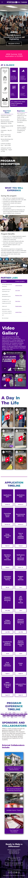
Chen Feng (17, 301)
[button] (14, 44)
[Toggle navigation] (2, 2)
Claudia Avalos (18, 306)
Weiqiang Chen (18, 295)
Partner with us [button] (14, 858)
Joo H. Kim (17, 290)
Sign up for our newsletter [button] (14, 863)
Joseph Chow (18, 312)
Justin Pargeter (18, 285)
